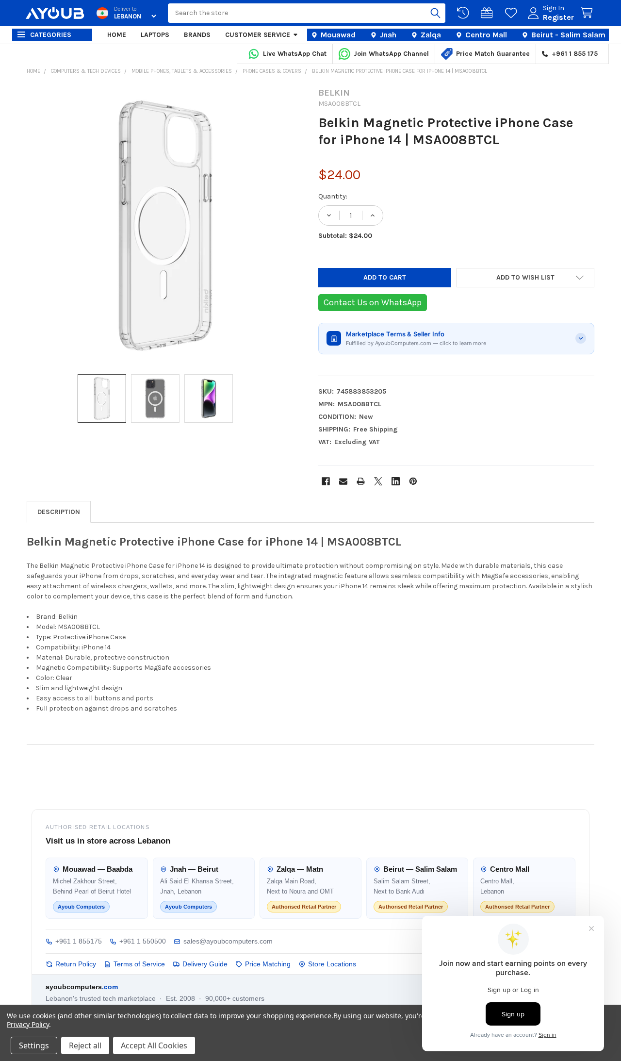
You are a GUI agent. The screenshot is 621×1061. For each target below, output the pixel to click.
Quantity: (332, 196)
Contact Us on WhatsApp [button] (373, 302)
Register (558, 17)
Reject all (85, 1045)
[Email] (343, 481)
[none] (165, 225)
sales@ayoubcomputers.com (228, 941)
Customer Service (257, 35)
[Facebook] (325, 481)
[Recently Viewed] (465, 13)
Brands (197, 35)
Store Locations (332, 964)
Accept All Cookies (154, 1045)
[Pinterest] (413, 481)
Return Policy (75, 964)
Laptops (155, 35)
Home (116, 35)
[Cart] (588, 13)
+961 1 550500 (142, 941)
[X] (378, 481)
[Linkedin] (395, 481)
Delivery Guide (205, 964)
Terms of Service (139, 964)
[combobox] (306, 13)
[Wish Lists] (513, 13)
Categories (51, 35)
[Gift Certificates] (488, 13)
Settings (34, 1045)
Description (58, 512)
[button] (526, 277)
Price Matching (268, 964)
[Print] (360, 481)
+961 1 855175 (78, 941)
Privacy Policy (28, 1024)
